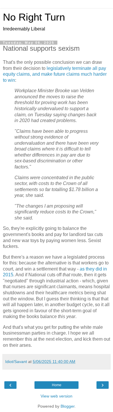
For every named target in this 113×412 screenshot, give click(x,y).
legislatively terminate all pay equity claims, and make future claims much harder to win (55, 74)
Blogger (67, 406)
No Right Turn (34, 17)
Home (56, 385)
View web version (56, 396)
